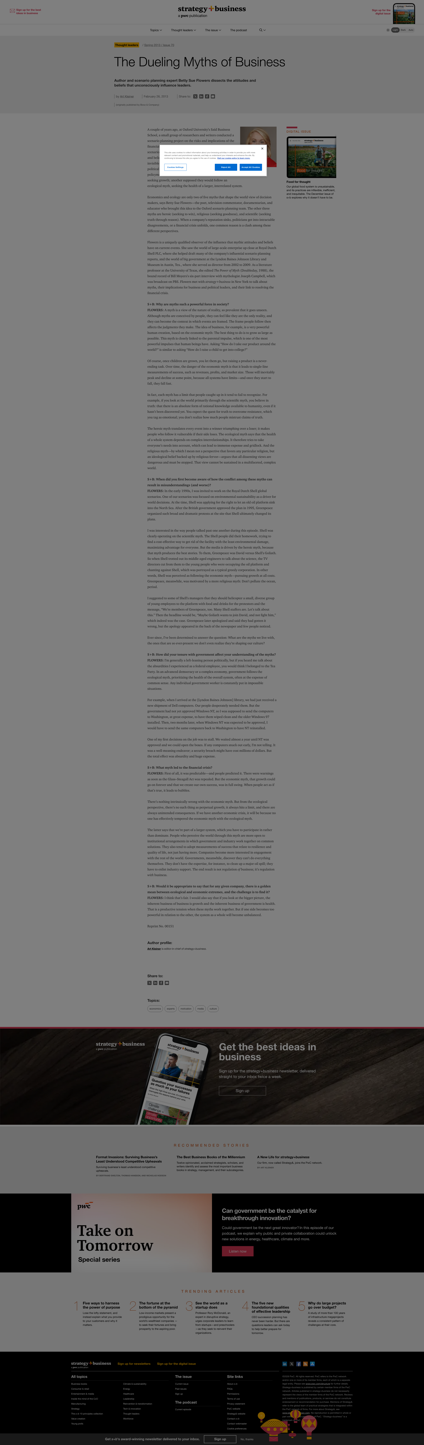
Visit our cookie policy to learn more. (233, 158)
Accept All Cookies (251, 167)
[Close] (262, 148)
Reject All (226, 167)
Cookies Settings (175, 167)
